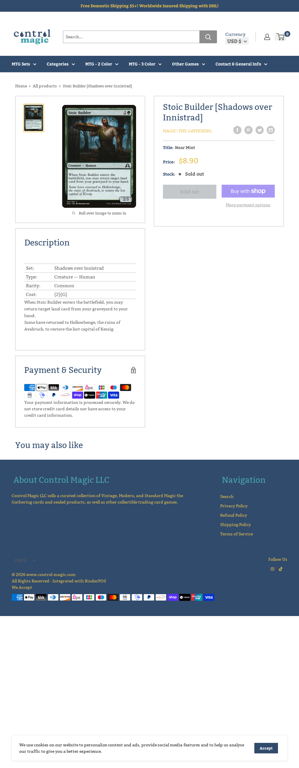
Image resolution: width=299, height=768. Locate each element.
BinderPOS (95, 581)
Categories (58, 64)
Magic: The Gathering (187, 131)
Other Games (185, 64)
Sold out (189, 191)
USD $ (20, 560)
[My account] (267, 37)
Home (21, 86)
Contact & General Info (238, 64)
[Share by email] (271, 130)
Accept (266, 748)
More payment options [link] (248, 204)
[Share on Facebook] (237, 130)
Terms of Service (236, 534)
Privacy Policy (234, 505)
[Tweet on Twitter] (259, 130)
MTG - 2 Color (98, 64)
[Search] (208, 36)
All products (45, 86)
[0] (280, 37)
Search (227, 496)
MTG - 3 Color (142, 64)
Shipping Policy (235, 524)
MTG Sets (21, 64)
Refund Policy (233, 515)
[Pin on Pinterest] (248, 130)
